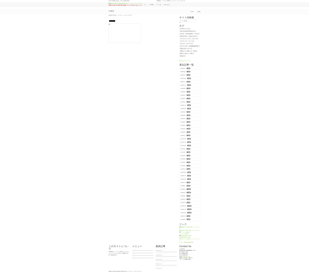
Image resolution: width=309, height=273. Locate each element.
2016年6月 (185, 185)
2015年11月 (186, 209)
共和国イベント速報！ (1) (186, 51)
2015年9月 (185, 216)
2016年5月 (185, 189)
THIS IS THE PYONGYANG (162, 253)
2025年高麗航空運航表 (161, 249)
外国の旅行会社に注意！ (185, 237)
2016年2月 (185, 199)
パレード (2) (191, 41)
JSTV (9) (182, 33)
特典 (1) (192, 53)
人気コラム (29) (183, 46)
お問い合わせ (167, 4)
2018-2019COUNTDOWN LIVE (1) (188, 31)
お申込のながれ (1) (193, 36)
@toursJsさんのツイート (185, 60)
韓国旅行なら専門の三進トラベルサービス (189, 230)
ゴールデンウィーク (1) (185, 38)
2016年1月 (185, 202)
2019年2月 (185, 98)
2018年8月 (185, 115)
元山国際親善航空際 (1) (194, 46)
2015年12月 (186, 206)
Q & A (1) (197, 33)
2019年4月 (185, 95)
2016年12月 (185, 172)
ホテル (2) (182, 43)
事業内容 (134, 256)
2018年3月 (185, 128)
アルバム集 (158, 4)
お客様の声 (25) (183, 36)
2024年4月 (185, 75)
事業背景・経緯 (135, 251)
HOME (192, 11)
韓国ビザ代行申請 (160, 262)
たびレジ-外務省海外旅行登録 (186, 242)
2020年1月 (185, 81)
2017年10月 (185, 145)
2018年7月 (185, 118)
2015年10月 (186, 212)
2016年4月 (185, 192)
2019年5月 (185, 92)
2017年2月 (185, 165)
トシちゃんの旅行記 (184, 234)
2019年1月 (185, 102)
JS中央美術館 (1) (189, 33)
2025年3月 (185, 68)
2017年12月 (185, 139)
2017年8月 (185, 149)
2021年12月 (185, 78)
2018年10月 (185, 108)
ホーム (145, 4)
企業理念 (134, 254)
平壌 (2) (195, 51)
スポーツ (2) (195, 38)
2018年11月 (185, 105)
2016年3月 (185, 196)
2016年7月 (185, 182)
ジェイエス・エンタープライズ (124, 15)
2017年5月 (185, 159)
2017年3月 (185, 162)
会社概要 (151, 4)
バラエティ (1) (183, 41)
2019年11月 (185, 85)
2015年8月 (185, 219)
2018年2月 (185, 132)
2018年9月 (185, 112)
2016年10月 (185, 179)
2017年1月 (185, 169)
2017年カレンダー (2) (185, 28)
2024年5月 (185, 71)
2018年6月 (185, 122)
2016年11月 (185, 175)
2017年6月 (185, 155)
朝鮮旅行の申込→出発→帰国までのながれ (166, 266)
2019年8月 (185, 88)
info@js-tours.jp (115, 1)
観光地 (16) (182, 56)
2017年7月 (185, 152)
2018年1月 (185, 135)
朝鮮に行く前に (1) (184, 53)
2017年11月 (185, 142)
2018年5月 (185, 125)
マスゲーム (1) (189, 43)
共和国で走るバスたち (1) (186, 48)
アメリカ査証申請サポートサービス (164, 258)
